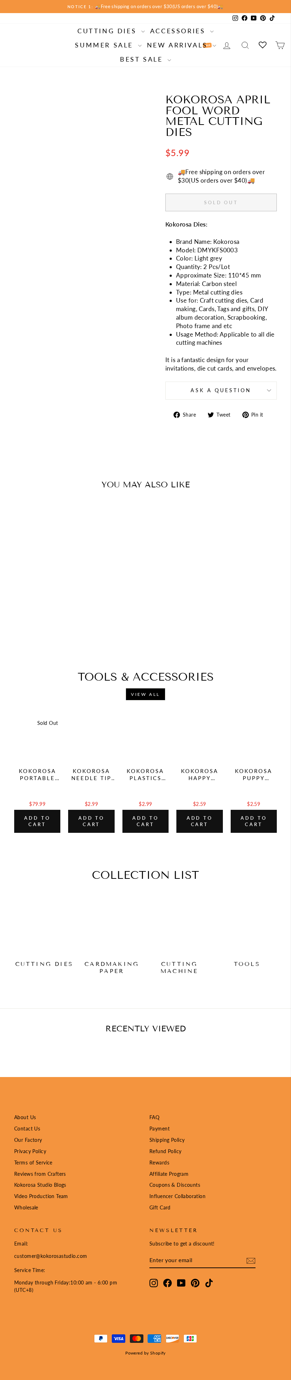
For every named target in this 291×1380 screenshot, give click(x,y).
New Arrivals (179, 45)
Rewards (159, 1162)
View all (145, 694)
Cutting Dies (108, 31)
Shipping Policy (167, 1140)
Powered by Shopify (145, 1353)
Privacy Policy (30, 1151)
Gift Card (160, 1207)
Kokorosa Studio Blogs (40, 1185)
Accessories (179, 31)
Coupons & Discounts (174, 1185)
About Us (25, 1117)
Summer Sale (105, 45)
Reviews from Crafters (40, 1174)
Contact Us (27, 1129)
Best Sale (143, 59)
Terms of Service (33, 1162)
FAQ (154, 1117)
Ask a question (221, 390)
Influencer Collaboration (177, 1196)
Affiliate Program (168, 1174)
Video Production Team (41, 1196)
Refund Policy (165, 1151)
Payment (159, 1129)
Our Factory (28, 1140)
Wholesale (26, 1207)
